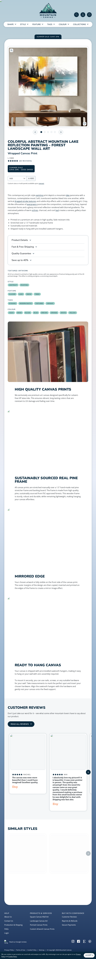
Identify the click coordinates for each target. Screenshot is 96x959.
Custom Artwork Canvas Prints (42, 929)
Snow (29, 294)
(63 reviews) (25, 161)
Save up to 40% (20, 260)
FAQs (6, 929)
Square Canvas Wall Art (39, 917)
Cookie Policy (32, 950)
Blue (36, 313)
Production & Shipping (13, 925)
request (41, 183)
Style (23, 24)
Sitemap (41, 950)
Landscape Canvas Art (39, 921)
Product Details (20, 240)
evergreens (32, 204)
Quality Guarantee (21, 253)
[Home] (48, 11)
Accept (88, 955)
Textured (39, 303)
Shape (10, 24)
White (63, 313)
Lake (21, 294)
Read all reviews (20, 724)
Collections (79, 24)
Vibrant (50, 303)
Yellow (73, 313)
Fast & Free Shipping (23, 246)
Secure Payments (69, 925)
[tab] (41, 132)
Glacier (12, 294)
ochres (35, 210)
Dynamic (12, 303)
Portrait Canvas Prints (38, 925)
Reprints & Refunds (69, 921)
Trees (37, 294)
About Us (8, 917)
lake (67, 195)
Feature (36, 24)
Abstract (13, 285)
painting (39, 195)
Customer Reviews (69, 917)
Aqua (11, 313)
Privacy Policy (9, 950)
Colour (62, 24)
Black (27, 313)
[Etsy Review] (15, 787)
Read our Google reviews (18, 942)
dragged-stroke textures (25, 201)
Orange (54, 313)
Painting (24, 285)
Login (6, 933)
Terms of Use (20, 950)
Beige (19, 313)
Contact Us (8, 921)
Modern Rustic (26, 303)
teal (57, 210)
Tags (49, 24)
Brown (44, 313)
